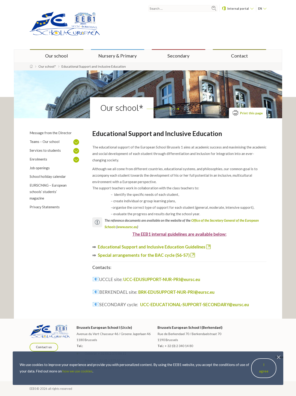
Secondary (178, 55)
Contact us (44, 347)
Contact (239, 55)
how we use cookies (77, 371)
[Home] (31, 66)
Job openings (40, 168)
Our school (56, 55)
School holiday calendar (48, 176)
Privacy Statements (45, 207)
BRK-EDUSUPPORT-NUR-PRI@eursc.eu (176, 292)
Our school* (121, 108)
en (260, 8)
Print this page (251, 113)
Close (279, 357)
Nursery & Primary (117, 55)
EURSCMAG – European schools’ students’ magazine (48, 191)
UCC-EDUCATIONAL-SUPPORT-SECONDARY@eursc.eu (194, 304)
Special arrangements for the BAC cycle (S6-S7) (144, 255)
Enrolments (38, 159)
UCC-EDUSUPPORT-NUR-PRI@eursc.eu (161, 279)
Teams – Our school (44, 141)
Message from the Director (51, 133)
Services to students (45, 150)
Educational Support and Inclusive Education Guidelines (151, 246)
